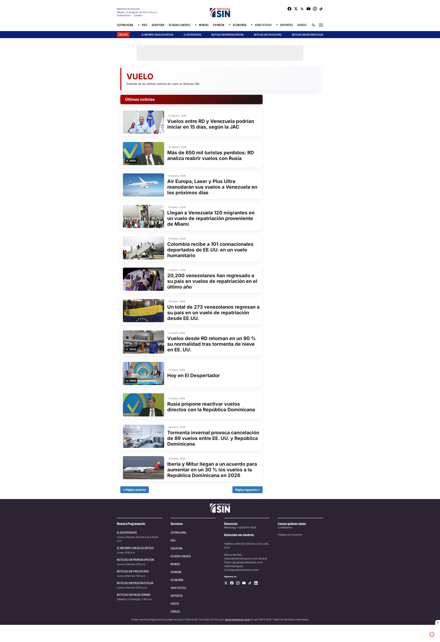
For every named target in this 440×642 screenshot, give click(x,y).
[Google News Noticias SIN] (302, 9)
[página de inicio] (220, 13)
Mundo (204, 25)
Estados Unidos (179, 25)
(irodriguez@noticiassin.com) (241, 570)
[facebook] (232, 583)
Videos (302, 25)
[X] (226, 583)
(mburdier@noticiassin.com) (240, 558)
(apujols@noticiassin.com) (247, 562)
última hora (178, 532)
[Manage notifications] (432, 634)
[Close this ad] (437, 622)
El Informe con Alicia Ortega (135, 548)
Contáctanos (285, 527)
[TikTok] (321, 9)
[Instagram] (315, 9)
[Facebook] (289, 9)
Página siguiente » (247, 489)
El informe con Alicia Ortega (157, 34)
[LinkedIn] (256, 583)
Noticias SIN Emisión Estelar (307, 34)
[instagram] (238, 583)
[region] (220, 633)
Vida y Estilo (263, 25)
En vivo (123, 34)
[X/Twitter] (296, 9)
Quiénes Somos (123, 15)
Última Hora (125, 25)
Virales (175, 611)
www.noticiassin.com (237, 619)
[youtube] (244, 583)
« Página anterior (134, 489)
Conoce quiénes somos (292, 524)
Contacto (138, 15)
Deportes (286, 25)
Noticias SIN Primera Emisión (227, 34)
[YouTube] (308, 9)
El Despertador (192, 34)
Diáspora (158, 25)
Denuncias (231, 524)
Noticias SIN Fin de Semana (133, 595)
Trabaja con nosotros (290, 535)
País (144, 25)
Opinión (218, 25)
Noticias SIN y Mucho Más (268, 34)
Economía (239, 25)
